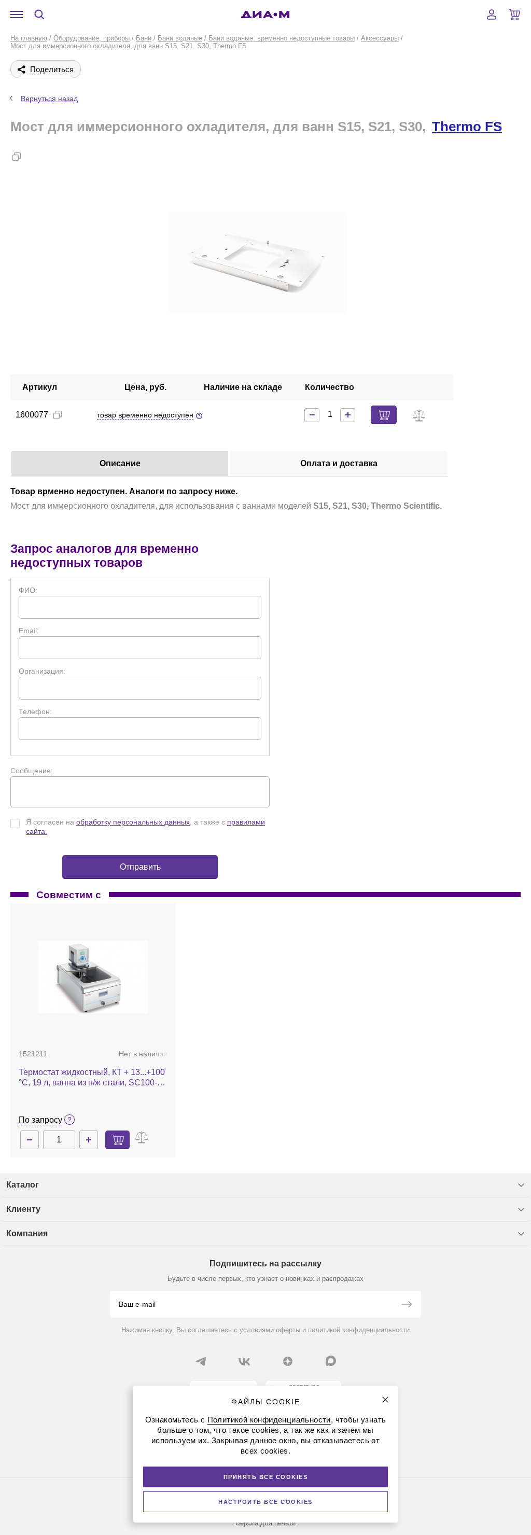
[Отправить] (406, 1305)
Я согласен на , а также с (145, 826)
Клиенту (23, 1209)
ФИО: (28, 590)
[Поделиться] (33, 156)
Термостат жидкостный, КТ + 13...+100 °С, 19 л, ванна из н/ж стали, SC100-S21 (92, 1078)
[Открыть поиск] (39, 14)
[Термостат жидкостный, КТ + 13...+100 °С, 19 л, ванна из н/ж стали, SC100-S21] (93, 977)
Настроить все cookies (265, 1502)
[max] (331, 1360)
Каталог (22, 1184)
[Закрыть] (385, 1400)
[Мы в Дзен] (288, 1361)
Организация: (42, 671)
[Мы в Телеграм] (200, 1361)
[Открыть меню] (16, 14)
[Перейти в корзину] (514, 14)
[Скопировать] (16, 156)
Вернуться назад (49, 98)
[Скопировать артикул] (57, 415)
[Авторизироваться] (491, 14)
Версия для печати (265, 1523)
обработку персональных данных (133, 822)
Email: (29, 630)
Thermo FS (467, 126)
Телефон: (35, 711)
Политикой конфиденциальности (269, 1419)
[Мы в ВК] (244, 1361)
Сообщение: (31, 770)
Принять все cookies (265, 1477)
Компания (27, 1233)
